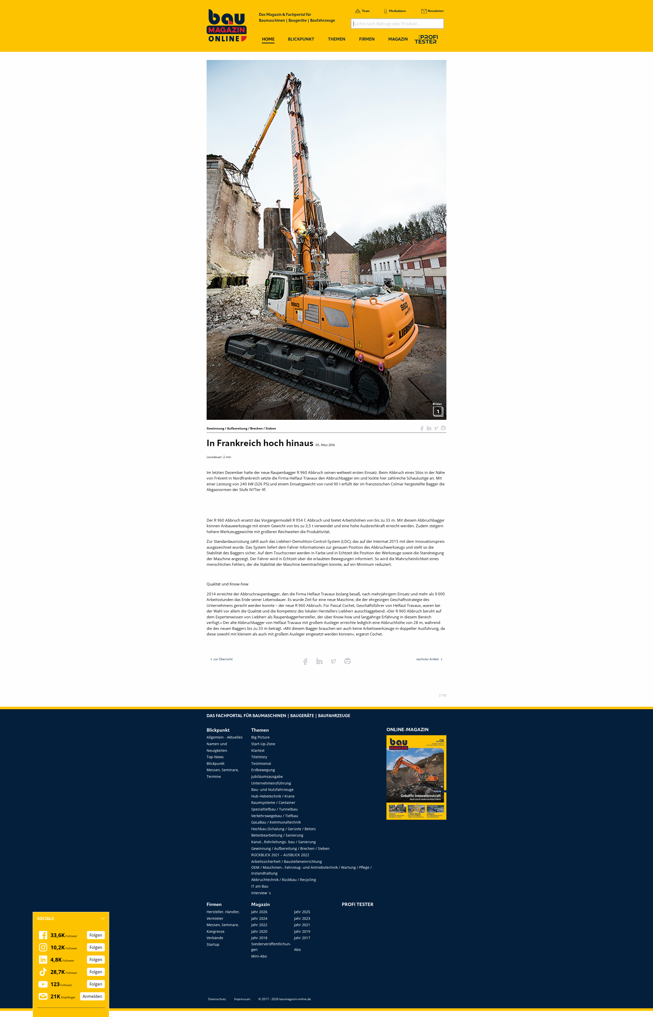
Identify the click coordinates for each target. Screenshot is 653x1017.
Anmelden (92, 996)
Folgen (96, 935)
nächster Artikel (427, 659)
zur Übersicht (223, 659)
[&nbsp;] (326, 239)
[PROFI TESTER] (426, 39)
